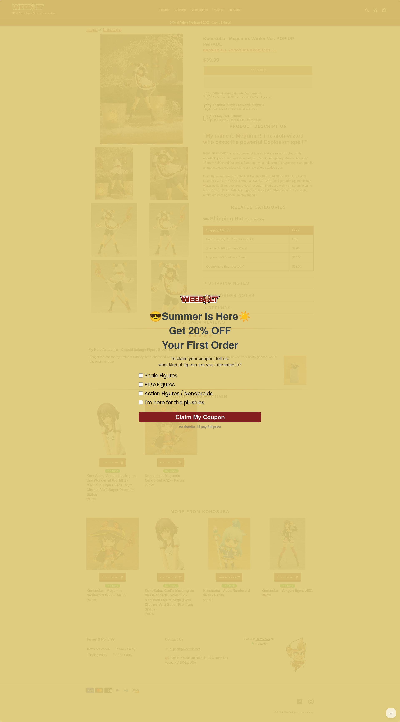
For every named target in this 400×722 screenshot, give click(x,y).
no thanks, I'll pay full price (200, 427)
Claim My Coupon (200, 417)
